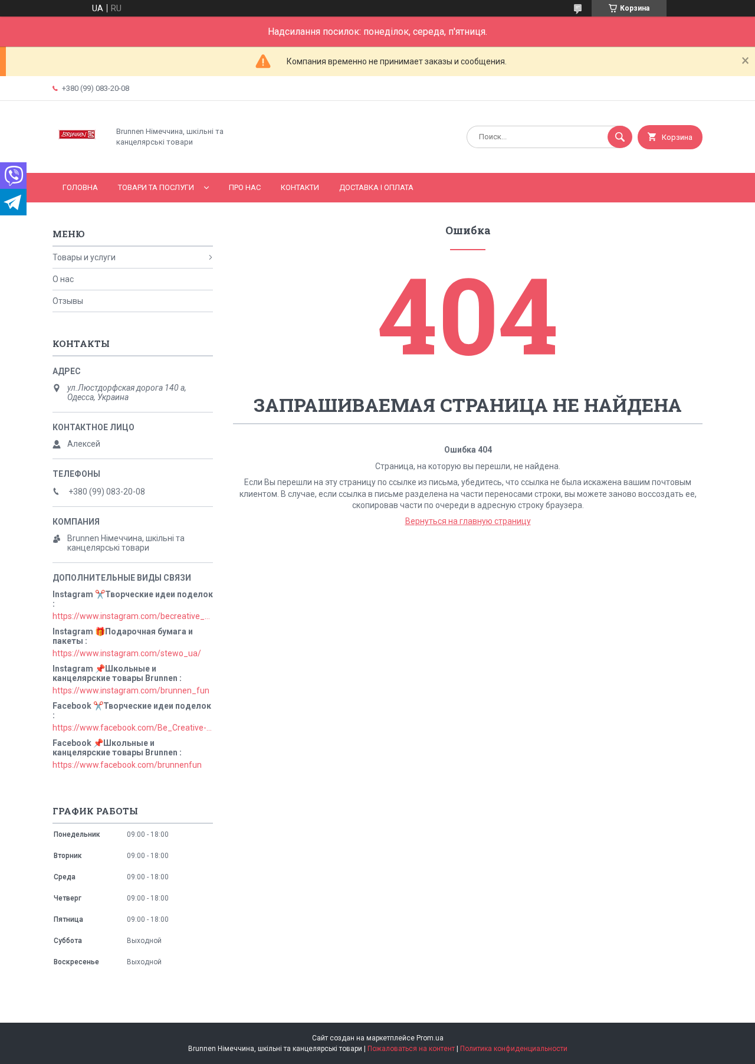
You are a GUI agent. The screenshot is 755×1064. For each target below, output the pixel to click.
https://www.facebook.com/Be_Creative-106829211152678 (132, 727)
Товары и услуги (84, 257)
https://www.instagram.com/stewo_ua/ (126, 653)
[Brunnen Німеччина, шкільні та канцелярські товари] (77, 158)
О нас (63, 279)
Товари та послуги (156, 187)
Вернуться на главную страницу (468, 521)
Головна (80, 187)
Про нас (245, 187)
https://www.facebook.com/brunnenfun (127, 765)
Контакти (300, 187)
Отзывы (67, 301)
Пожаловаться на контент (411, 1049)
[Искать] (620, 137)
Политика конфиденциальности (513, 1049)
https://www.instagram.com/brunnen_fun (130, 690)
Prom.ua (430, 1038)
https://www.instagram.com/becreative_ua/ (132, 616)
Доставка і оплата (376, 187)
